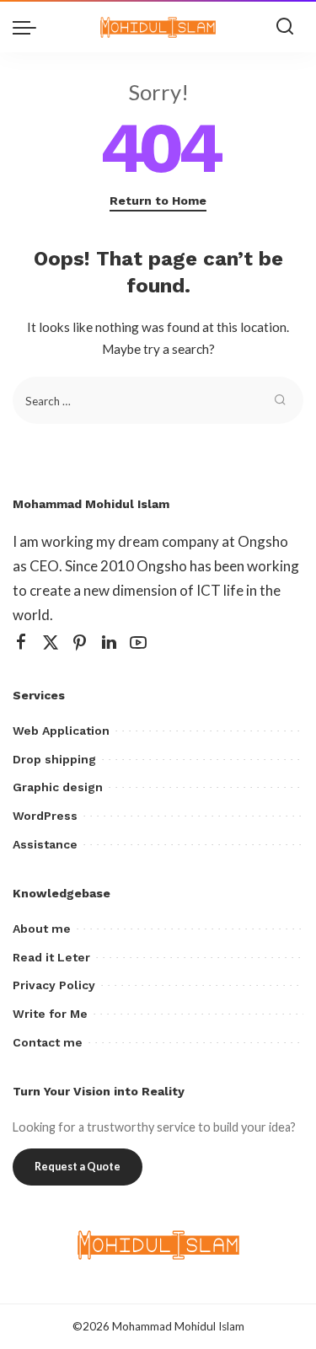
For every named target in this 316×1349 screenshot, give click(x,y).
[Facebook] (21, 642)
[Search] (285, 27)
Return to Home (158, 200)
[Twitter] (50, 642)
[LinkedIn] (109, 642)
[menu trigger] (29, 27)
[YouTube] (138, 642)
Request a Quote (78, 1166)
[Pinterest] (80, 642)
